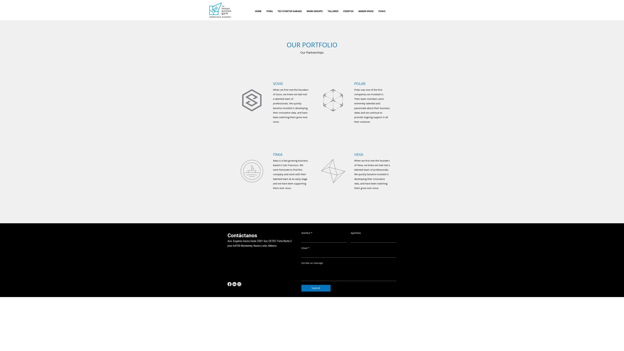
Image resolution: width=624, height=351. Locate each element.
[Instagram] (239, 284)
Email (305, 248)
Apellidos (356, 232)
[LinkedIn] (234, 284)
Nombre (306, 232)
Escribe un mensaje (312, 263)
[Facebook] (230, 284)
